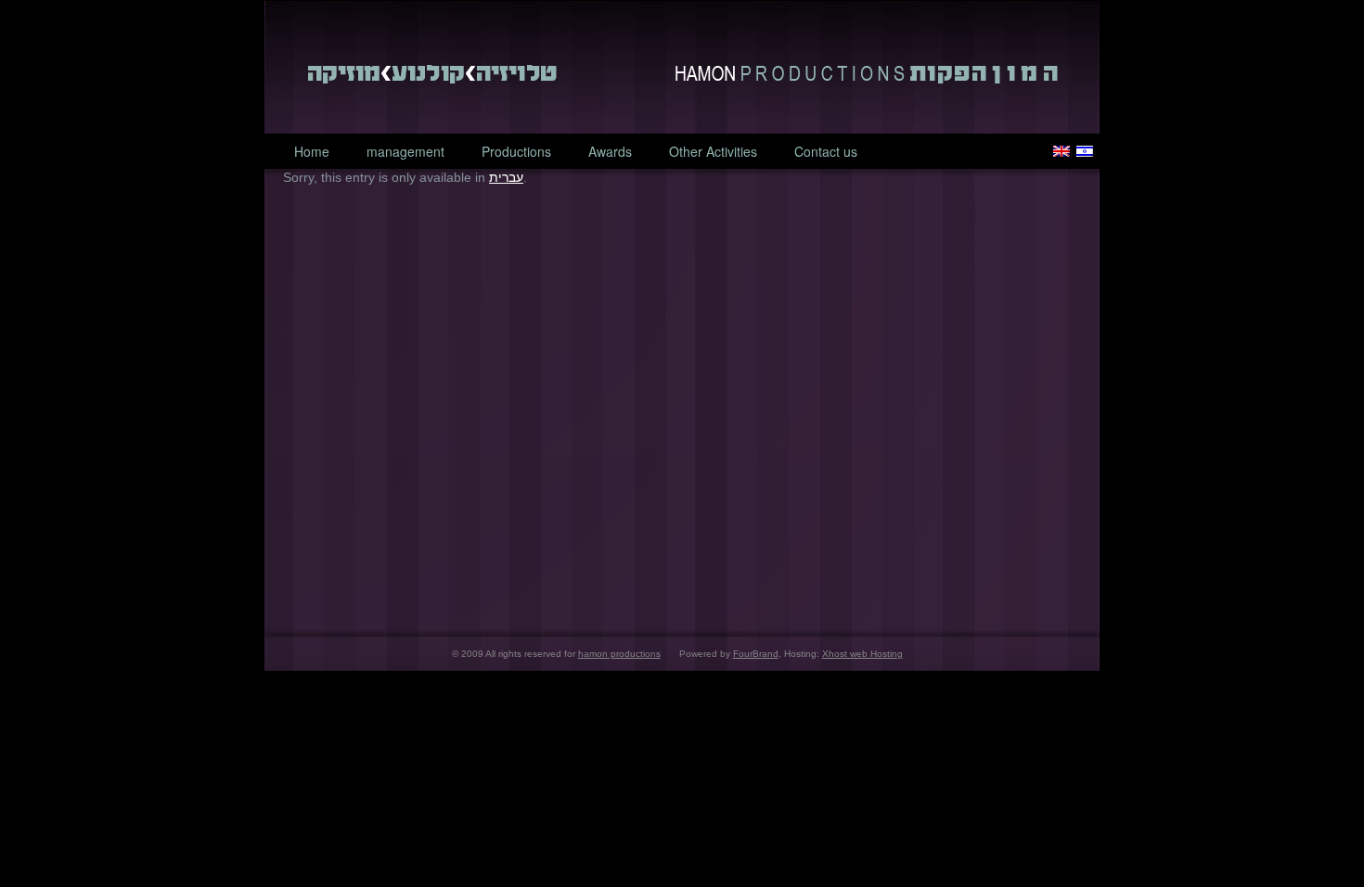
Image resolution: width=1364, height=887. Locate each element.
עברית (506, 177)
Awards (610, 151)
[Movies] (430, 74)
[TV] (514, 74)
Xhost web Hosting (862, 654)
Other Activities (713, 151)
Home (311, 151)
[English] (1061, 151)
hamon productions (867, 74)
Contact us (825, 151)
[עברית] (1084, 151)
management (405, 151)
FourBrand (756, 654)
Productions (516, 151)
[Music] (347, 74)
